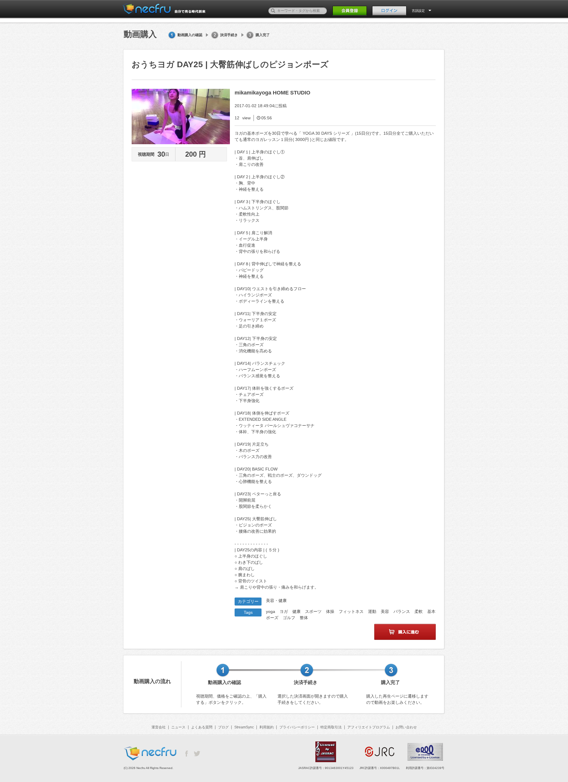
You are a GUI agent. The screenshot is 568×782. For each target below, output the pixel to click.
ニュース (178, 727)
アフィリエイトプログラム (368, 727)
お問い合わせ (406, 727)
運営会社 (158, 727)
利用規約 (266, 727)
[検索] (273, 11)
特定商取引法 (331, 727)
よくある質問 (201, 727)
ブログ (223, 727)
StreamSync (244, 727)
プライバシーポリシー (297, 727)
